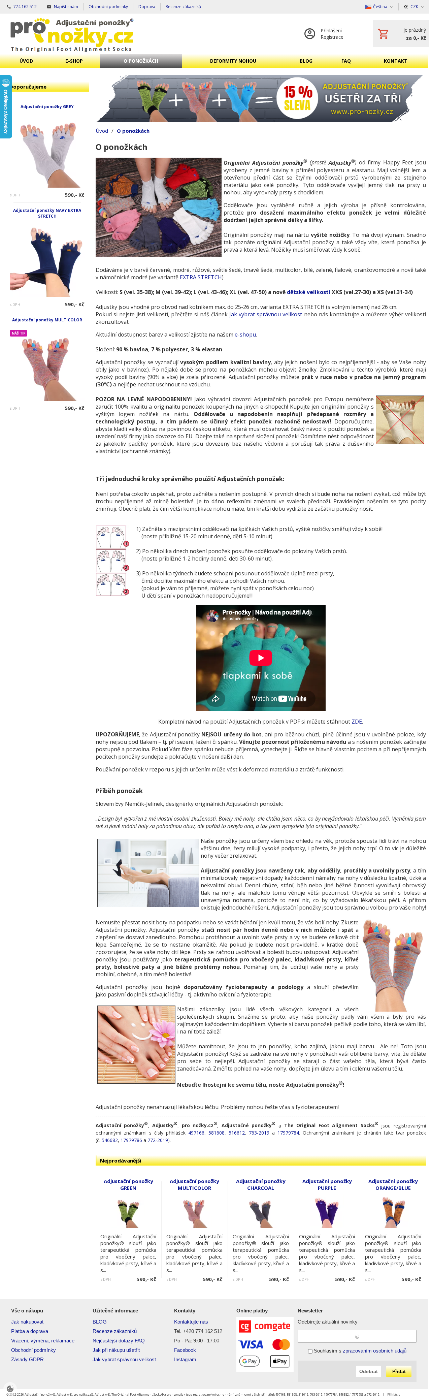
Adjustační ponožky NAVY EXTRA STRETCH (47, 213)
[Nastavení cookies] (10, 1389)
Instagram (185, 1359)
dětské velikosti (308, 292)
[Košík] (401, 33)
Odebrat (368, 1371)
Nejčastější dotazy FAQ (119, 1340)
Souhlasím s (359, 1351)
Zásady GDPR (27, 1359)
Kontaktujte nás (191, 1322)
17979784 (288, 1133)
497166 (196, 1133)
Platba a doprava (29, 1331)
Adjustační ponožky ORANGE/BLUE (393, 1184)
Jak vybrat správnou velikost (265, 314)
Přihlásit (393, 1394)
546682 (110, 1140)
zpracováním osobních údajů (374, 1351)
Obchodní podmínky (33, 1350)
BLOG (100, 1322)
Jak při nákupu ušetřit (116, 1350)
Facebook (185, 1350)
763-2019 (259, 1133)
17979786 (131, 1140)
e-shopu (245, 334)
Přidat (399, 1371)
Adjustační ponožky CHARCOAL (261, 1184)
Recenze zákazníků (115, 1331)
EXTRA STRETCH (201, 277)
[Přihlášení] (332, 33)
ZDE (357, 721)
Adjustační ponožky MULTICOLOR (47, 320)
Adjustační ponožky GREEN (128, 1184)
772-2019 (157, 1140)
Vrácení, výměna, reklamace (42, 1340)
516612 (237, 1133)
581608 (216, 1133)
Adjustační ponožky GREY (47, 106)
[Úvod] (72, 33)
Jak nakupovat (27, 1322)
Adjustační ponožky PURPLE (327, 1184)
